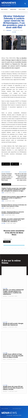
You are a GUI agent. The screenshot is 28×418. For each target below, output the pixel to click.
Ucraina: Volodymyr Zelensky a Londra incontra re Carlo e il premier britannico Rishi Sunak (6, 177)
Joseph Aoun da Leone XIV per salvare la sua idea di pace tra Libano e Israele (13, 388)
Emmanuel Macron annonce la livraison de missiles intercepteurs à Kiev (14, 205)
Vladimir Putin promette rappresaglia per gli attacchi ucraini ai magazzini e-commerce (13, 198)
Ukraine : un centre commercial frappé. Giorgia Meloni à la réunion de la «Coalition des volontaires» (13, 220)
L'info (2, 192)
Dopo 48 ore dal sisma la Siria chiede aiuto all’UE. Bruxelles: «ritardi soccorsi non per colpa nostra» (21, 177)
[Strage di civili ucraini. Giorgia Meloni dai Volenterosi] (14, 310)
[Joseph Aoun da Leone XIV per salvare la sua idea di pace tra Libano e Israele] (14, 373)
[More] (21, 164)
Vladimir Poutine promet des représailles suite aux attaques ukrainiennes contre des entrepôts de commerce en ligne (13, 189)
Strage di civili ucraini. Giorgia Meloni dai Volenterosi (13, 324)
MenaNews (8, 30)
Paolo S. (4, 359)
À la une (3, 223)
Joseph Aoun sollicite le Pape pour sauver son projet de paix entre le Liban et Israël (13, 355)
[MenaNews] (4, 30)
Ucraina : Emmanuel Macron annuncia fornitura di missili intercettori (12, 212)
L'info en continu (6, 184)
